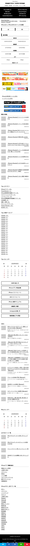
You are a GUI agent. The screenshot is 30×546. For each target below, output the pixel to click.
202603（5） (4, 219)
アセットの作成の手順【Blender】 (17, 377)
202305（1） (4, 235)
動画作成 (3, 505)
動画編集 (3, 511)
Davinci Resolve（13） (7, 205)
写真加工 (3, 498)
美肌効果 (3, 520)
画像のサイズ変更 (6, 468)
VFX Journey (22, 15)
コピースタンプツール (7, 477)
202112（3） (4, 250)
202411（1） (4, 230)
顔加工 (3, 473)
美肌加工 (3, 518)
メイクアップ (4, 493)
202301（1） (4, 239)
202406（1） (4, 234)
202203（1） (4, 246)
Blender (7, 11)
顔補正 (3, 529)
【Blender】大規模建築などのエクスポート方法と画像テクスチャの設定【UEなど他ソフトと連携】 (18, 359)
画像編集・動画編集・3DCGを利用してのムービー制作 (15, 5)
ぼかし (3, 489)
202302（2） (4, 237)
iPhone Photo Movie (5, 20)
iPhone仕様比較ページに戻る (9, 96)
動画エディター (5, 503)
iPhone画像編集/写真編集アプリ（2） (11, 198)
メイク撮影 (4, 475)
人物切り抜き (4, 470)
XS (22, 29)
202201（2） (4, 248)
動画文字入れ (4, 507)
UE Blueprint (7, 13)
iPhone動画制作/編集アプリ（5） (10, 193)
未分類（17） (4, 207)
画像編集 (3, 516)
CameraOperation (7, 15)
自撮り (3, 525)
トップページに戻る (7, 98)
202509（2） (4, 221)
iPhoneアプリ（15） (6, 189)
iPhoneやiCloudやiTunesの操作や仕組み (9, 21)
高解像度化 (4, 481)
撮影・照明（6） (5, 202)
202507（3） (4, 224)
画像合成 (3, 514)
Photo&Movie (7, 9)
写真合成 (3, 500)
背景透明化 (4, 522)
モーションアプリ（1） (7, 203)
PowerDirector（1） (6, 191)
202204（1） (4, 245)
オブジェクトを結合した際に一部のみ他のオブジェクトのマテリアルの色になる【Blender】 (18, 369)
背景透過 (3, 524)
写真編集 (3, 502)
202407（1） (4, 232)
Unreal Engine (22, 11)
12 (8, 29)
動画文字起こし (5, 509)
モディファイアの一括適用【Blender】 (18, 391)
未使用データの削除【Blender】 (16, 384)
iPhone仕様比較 (23, 21)
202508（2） (4, 223)
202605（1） (4, 217)
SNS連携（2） (5, 200)
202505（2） (4, 226)
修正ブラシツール (6, 479)
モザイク (3, 494)
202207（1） (4, 243)
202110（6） (4, 252)
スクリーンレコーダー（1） (8, 194)
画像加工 (3, 513)
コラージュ (4, 472)
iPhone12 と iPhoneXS (5, 22)
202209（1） (4, 241)
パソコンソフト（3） (6, 196)
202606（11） (5, 215)
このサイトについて (15, 536)
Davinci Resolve (22, 9)
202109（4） (4, 254)
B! (15, 544)
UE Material (22, 13)
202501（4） (4, 228)
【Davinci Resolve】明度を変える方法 (18, 137)
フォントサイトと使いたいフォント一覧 (18, 448)
